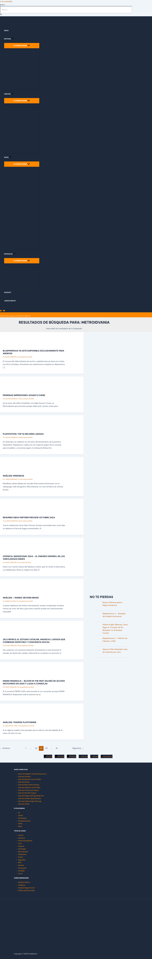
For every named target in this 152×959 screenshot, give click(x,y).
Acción (20, 835)
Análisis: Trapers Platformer (19, 722)
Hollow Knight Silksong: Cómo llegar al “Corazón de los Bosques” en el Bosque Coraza (115, 628)
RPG (19, 862)
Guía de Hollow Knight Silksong (29, 801)
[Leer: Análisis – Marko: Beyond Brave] (10, 591)
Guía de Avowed (24, 776)
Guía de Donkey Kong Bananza (29, 798)
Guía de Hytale (23, 804)
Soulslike (21, 871)
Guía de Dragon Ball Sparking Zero (31, 796)
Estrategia (22, 849)
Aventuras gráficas (25, 841)
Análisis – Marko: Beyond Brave (21, 597)
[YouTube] (4, 311)
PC (19, 813)
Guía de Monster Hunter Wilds (29, 779)
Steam (20, 815)
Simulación (22, 868)
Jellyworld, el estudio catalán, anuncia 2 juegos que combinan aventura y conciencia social (34, 640)
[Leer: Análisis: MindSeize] (10, 469)
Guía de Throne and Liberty (28, 790)
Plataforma (22, 854)
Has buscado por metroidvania (15, 316)
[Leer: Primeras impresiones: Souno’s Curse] (10, 388)
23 (36, 748)
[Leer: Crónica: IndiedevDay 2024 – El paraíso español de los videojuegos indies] (10, 550)
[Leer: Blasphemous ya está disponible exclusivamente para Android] (10, 344)
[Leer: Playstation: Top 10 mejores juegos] (10, 427)
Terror (20, 873)
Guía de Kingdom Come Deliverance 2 (32, 774)
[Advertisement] (109, 577)
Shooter (21, 865)
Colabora (21, 885)
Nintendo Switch (24, 821)
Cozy (20, 843)
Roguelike (21, 860)
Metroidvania (23, 852)
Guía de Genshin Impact (27, 793)
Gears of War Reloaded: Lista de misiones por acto (115, 650)
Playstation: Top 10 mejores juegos (23, 434)
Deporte (21, 846)
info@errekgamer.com (26, 888)
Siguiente (78, 748)
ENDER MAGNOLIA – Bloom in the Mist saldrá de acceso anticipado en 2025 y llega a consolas (34, 682)
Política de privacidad (26, 890)
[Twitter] (1, 311)
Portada (2, 316)
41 (57, 748)
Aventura (21, 838)
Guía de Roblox (24, 782)
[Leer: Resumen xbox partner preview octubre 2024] (10, 511)
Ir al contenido (6, 1)
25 (46, 748)
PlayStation (22, 818)
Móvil (20, 826)
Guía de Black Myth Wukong (28, 785)
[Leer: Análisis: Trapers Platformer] (10, 716)
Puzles (20, 857)
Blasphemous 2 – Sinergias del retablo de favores (114, 615)
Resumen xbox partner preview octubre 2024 (29, 517)
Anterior (5, 748)
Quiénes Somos (24, 882)
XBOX (20, 824)
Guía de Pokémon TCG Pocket (29, 787)
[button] (12, 39)
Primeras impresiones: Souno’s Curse (24, 395)
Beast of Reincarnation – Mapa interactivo (113, 604)
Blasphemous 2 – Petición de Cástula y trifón (115, 639)
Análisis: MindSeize (13, 475)
